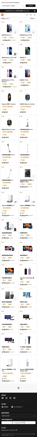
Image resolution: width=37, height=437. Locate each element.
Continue (30, 5)
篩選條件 (32, 18)
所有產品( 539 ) (5, 18)
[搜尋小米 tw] (26, 15)
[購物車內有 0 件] (30, 15)
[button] (35, 1)
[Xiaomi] (2, 15)
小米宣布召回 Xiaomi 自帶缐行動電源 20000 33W (17, 10)
